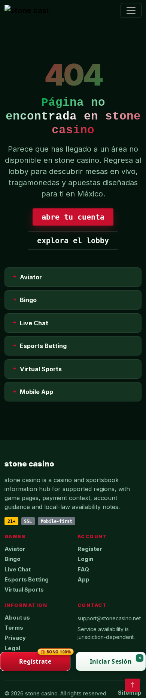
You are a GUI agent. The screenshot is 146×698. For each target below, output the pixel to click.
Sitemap (130, 692)
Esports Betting (26, 579)
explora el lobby (73, 240)
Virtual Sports (24, 589)
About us (17, 617)
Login (85, 559)
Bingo (12, 559)
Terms (13, 627)
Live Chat (17, 569)
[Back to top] (132, 685)
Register (89, 549)
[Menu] (131, 10)
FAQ (83, 569)
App (83, 579)
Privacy (15, 638)
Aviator (14, 549)
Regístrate (44, 659)
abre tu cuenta (73, 216)
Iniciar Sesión (111, 661)
